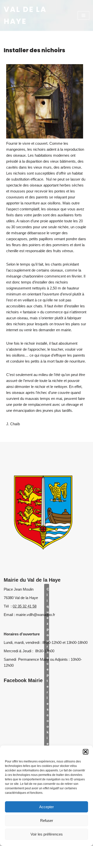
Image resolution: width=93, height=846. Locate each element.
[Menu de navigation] (83, 15)
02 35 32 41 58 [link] (24, 606)
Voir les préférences (47, 834)
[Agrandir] (76, 70)
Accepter (46, 807)
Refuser (46, 820)
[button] (85, 751)
